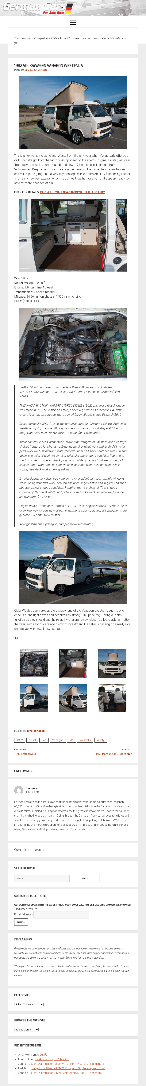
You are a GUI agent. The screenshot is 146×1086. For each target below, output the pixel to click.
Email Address (23, 914)
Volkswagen (37, 730)
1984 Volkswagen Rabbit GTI (52, 1059)
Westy (100, 740)
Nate (45, 70)
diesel (32, 740)
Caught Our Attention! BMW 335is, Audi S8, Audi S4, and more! (68, 1068)
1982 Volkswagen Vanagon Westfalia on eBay (72, 192)
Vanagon (57, 740)
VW (71, 740)
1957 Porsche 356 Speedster (113, 754)
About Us (41, 1054)
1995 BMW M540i (25, 754)
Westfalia (85, 740)
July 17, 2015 (32, 70)
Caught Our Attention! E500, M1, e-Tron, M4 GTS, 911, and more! (66, 1063)
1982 (20, 740)
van (44, 740)
